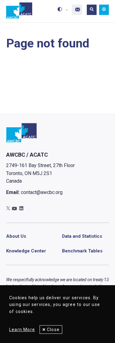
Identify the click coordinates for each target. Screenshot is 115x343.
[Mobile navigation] (104, 10)
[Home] (19, 10)
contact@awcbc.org (42, 192)
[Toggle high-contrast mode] (60, 9)
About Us (16, 236)
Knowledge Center (26, 251)
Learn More (22, 329)
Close (53, 329)
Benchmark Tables (82, 251)
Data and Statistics (82, 236)
